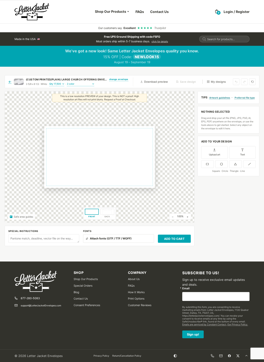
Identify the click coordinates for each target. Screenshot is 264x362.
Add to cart (174, 239)
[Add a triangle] (235, 164)
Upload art (214, 154)
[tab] (92, 213)
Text (242, 154)
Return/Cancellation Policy (126, 355)
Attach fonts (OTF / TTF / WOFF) (111, 238)
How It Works (136, 292)
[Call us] (212, 356)
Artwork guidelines (219, 97)
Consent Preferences (87, 305)
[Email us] (221, 356)
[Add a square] (207, 164)
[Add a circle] (221, 164)
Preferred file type (245, 97)
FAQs (139, 12)
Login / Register (237, 12)
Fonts (87, 231)
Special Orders (83, 285)
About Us (134, 279)
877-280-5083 (30, 298)
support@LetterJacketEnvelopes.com (41, 305)
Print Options (136, 298)
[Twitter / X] (238, 356)
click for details (160, 41)
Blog (76, 292)
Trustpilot (160, 28)
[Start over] (252, 81)
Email (186, 288)
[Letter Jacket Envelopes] (31, 11)
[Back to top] (246, 356)
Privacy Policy (101, 355)
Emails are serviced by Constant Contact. (204, 324)
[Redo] (244, 81)
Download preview (156, 81)
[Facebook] (229, 356)
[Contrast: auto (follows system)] (175, 356)
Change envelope (118, 79)
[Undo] (236, 81)
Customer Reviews (139, 305)
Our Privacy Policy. (237, 324)
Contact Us (159, 12)
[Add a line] (249, 164)
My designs (218, 81)
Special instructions (23, 231)
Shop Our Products (110, 11)
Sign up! (193, 334)
